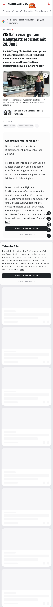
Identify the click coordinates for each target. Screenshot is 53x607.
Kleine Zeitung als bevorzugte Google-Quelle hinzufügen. (26, 21)
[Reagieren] (49, 213)
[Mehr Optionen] (49, 236)
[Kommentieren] (49, 219)
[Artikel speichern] (49, 224)
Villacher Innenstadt (25, 126)
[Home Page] (18, 4)
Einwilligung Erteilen (26, 228)
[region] (26, 11)
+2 (37, 126)
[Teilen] (49, 230)
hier (7, 222)
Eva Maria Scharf (26, 111)
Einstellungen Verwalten (26, 234)
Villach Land (10, 126)
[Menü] (4, 4)
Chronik (7, 30)
